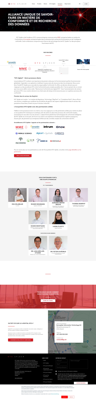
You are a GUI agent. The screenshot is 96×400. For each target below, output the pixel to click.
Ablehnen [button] (71, 397)
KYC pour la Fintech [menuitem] (47, 372)
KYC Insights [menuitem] (52, 3)
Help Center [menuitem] (68, 3)
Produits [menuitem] (39, 3)
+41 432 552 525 (62, 334)
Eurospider (27, 39)
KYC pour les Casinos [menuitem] (48, 379)
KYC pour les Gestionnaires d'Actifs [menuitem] (48, 369)
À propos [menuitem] (60, 3)
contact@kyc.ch (61, 339)
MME (58, 37)
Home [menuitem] (33, 3)
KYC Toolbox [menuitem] (46, 363)
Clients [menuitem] (45, 3)
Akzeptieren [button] (64, 397)
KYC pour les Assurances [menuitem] (46, 376)
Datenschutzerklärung (55, 393)
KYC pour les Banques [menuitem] (48, 365)
